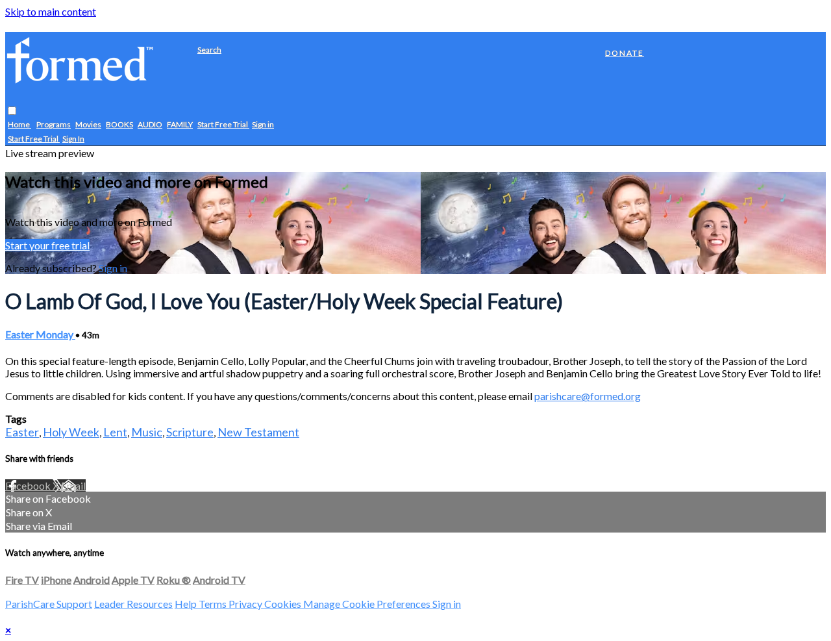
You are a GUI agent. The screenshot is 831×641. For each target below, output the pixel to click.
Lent (115, 432)
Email (73, 485)
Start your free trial (47, 245)
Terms (214, 603)
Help (187, 603)
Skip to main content (50, 11)
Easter (22, 432)
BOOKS (119, 125)
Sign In (73, 139)
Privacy (246, 603)
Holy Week (71, 432)
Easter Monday (40, 334)
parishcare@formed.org (587, 396)
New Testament (258, 432)
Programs (53, 125)
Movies (88, 125)
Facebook (29, 485)
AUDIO (150, 125)
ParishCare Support (48, 603)
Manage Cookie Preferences (367, 603)
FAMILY (180, 125)
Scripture (190, 432)
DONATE (624, 53)
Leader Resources (133, 603)
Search (209, 50)
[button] (12, 111)
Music (146, 432)
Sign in (263, 125)
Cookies (283, 603)
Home (19, 125)
